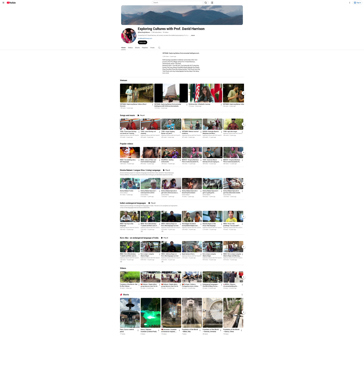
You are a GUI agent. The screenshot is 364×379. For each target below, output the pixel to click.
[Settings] (350, 3)
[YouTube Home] (11, 2)
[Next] (244, 93)
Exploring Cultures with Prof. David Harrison (131, 135)
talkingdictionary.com (145, 38)
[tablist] (182, 47)
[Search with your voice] (212, 3)
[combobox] (177, 3)
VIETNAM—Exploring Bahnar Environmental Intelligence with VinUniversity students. (181, 53)
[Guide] (3, 3)
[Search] (206, 3)
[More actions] (153, 104)
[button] (165, 73)
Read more (165, 73)
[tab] (123, 47)
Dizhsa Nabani (124, 192)
